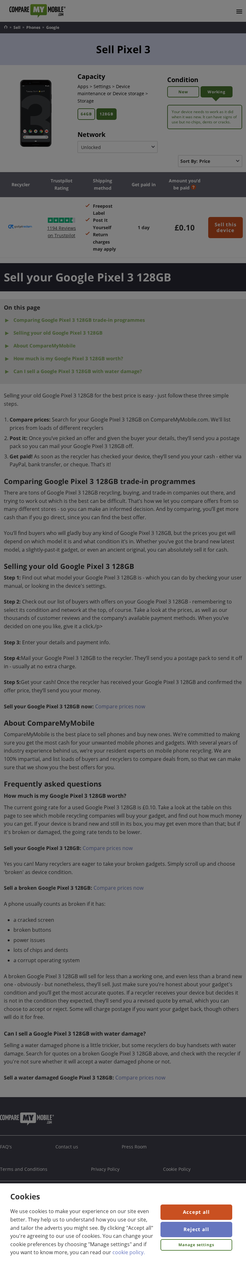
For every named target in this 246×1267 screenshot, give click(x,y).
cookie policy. (128, 1252)
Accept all (196, 1212)
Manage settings (196, 1244)
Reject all (196, 1229)
